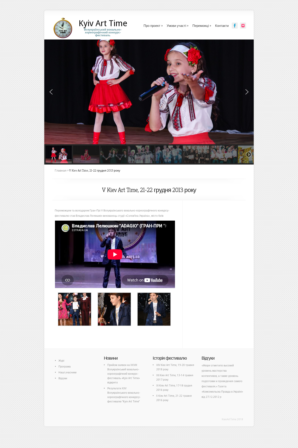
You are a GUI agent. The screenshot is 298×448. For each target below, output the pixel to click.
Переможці (200, 26)
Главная (61, 170)
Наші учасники (67, 372)
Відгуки (62, 378)
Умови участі (176, 26)
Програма (64, 366)
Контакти (222, 26)
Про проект (152, 26)
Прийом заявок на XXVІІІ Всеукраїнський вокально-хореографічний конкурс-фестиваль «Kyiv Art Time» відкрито (123, 374)
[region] (149, 102)
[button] (51, 91)
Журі (61, 360)
